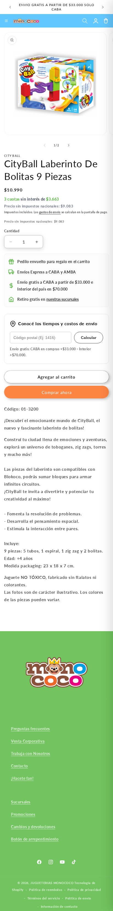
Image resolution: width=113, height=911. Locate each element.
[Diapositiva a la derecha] (69, 145)
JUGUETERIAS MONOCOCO (52, 883)
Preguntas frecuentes (30, 728)
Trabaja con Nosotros (30, 753)
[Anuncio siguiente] (103, 7)
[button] (85, 21)
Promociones (23, 814)
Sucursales (20, 802)
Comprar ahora (57, 392)
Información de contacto (59, 906)
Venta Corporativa (27, 741)
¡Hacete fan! (22, 778)
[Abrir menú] (6, 20)
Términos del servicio (43, 898)
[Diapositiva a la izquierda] (44, 145)
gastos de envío (50, 212)
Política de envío (78, 898)
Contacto (19, 766)
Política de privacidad (84, 889)
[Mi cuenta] (95, 20)
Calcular (88, 337)
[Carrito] (105, 20)
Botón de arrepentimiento (34, 839)
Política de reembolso (45, 889)
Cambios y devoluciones (33, 826)
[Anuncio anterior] (10, 7)
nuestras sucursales (62, 299)
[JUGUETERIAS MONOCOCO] (26, 21)
